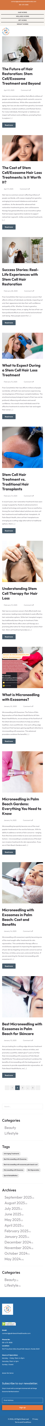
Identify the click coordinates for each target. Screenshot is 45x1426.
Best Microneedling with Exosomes (15, 1159)
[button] (41, 31)
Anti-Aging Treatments (11, 1154)
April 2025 (12, 1225)
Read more (9, 125)
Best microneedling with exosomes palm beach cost (20, 1164)
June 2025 (12, 1214)
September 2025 (18, 1197)
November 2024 (17, 1247)
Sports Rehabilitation (10, 1175)
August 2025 (14, 1202)
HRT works (22, 20)
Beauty (10, 1127)
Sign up (22, 1407)
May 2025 (12, 1219)
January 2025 (15, 1236)
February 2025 (16, 1231)
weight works (22, 24)
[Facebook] (20, 8)
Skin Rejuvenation (33, 1170)
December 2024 (17, 1242)
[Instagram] (24, 8)
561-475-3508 (7, 1343)
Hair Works (22, 12)
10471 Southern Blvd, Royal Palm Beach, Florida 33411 (20, 1349)
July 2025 (12, 1208)
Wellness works (22, 16)
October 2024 (16, 1253)
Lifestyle (11, 1133)
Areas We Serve (8, 1373)
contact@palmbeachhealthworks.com (16, 1333)
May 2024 (12, 1259)
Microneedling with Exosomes (13, 1170)
